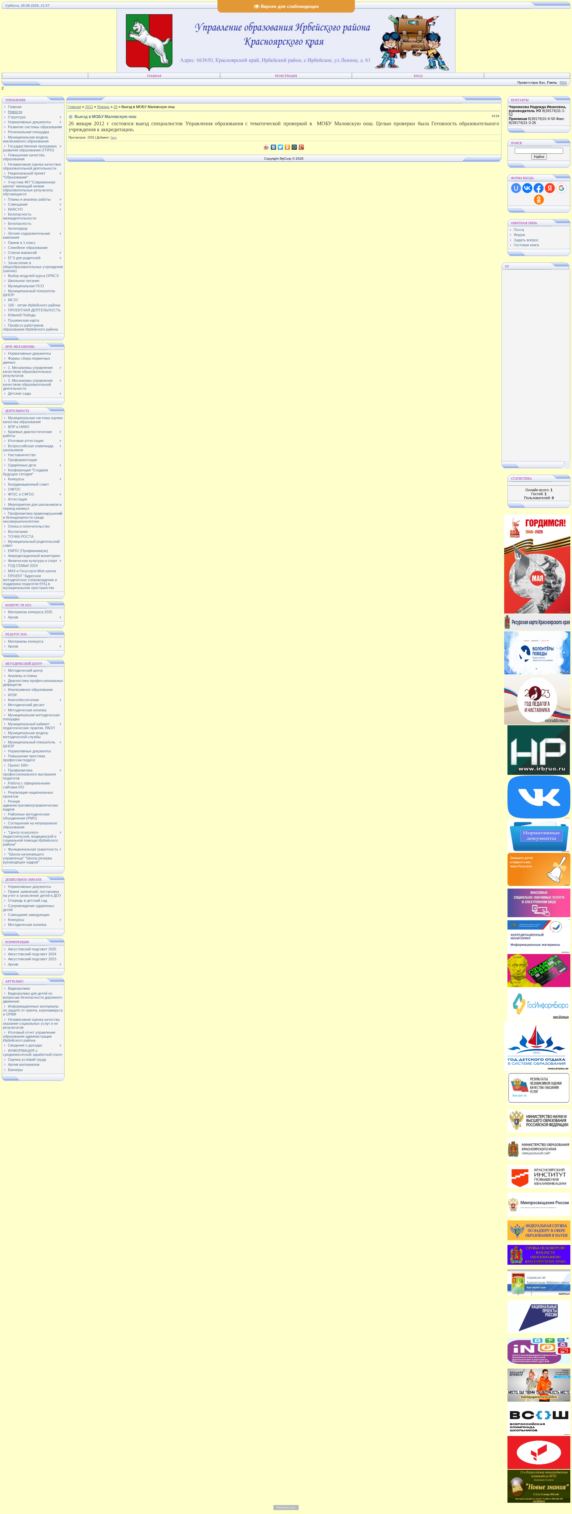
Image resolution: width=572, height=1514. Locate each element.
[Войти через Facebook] (539, 188)
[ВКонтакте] (273, 147)
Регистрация (286, 76)
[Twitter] (280, 147)
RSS (563, 82)
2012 (89, 107)
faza (114, 137)
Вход (418, 76)
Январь (103, 107)
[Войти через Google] (561, 188)
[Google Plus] (301, 147)
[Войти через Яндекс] (550, 188)
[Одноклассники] (287, 147)
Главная (154, 76)
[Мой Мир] (294, 147)
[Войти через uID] (516, 188)
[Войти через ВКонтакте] (527, 188)
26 (116, 107)
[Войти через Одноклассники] (539, 200)
